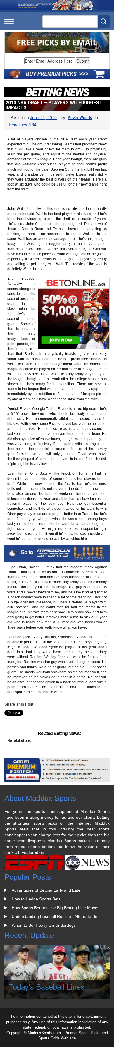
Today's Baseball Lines (46, 986)
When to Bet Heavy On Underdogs (44, 925)
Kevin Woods (80, 117)
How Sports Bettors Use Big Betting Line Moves (55, 907)
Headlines (18, 125)
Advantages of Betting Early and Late (46, 890)
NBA (32, 125)
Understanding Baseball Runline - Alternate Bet (55, 916)
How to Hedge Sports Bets (36, 899)
